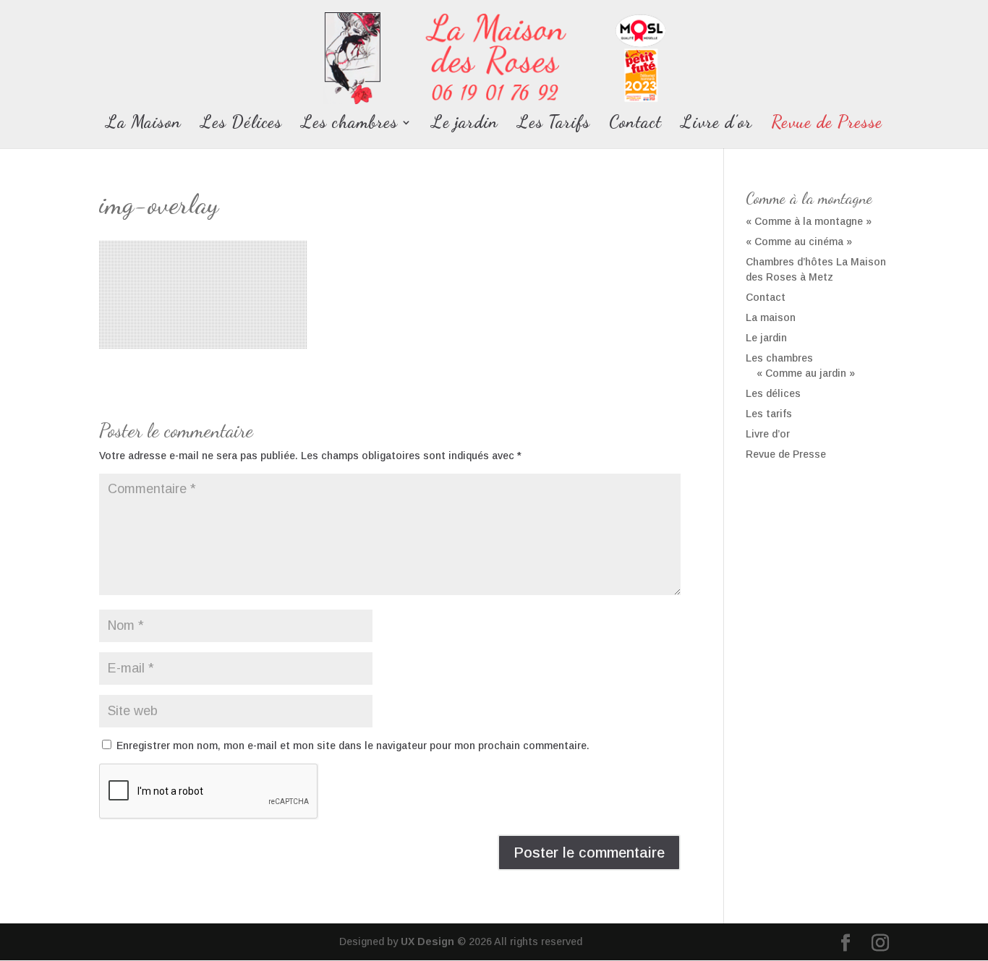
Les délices (773, 393)
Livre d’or (716, 124)
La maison (771, 317)
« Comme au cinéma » (799, 241)
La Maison (144, 124)
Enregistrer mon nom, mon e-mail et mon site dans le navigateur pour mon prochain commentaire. (352, 745)
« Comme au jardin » (806, 373)
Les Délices (241, 124)
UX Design (426, 941)
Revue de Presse (826, 124)
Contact (635, 124)
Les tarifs (769, 413)
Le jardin (464, 124)
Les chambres (349, 124)
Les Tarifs (553, 124)
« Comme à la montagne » (809, 221)
